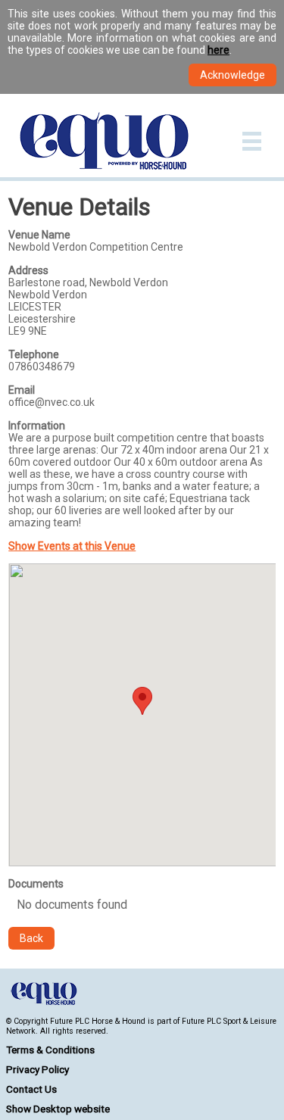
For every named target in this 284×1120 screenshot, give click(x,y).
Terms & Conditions (50, 1050)
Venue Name (39, 235)
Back (31, 938)
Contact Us (31, 1089)
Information (36, 426)
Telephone (33, 354)
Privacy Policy (37, 1069)
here (218, 50)
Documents (36, 884)
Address (28, 270)
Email (21, 390)
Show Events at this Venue (72, 546)
